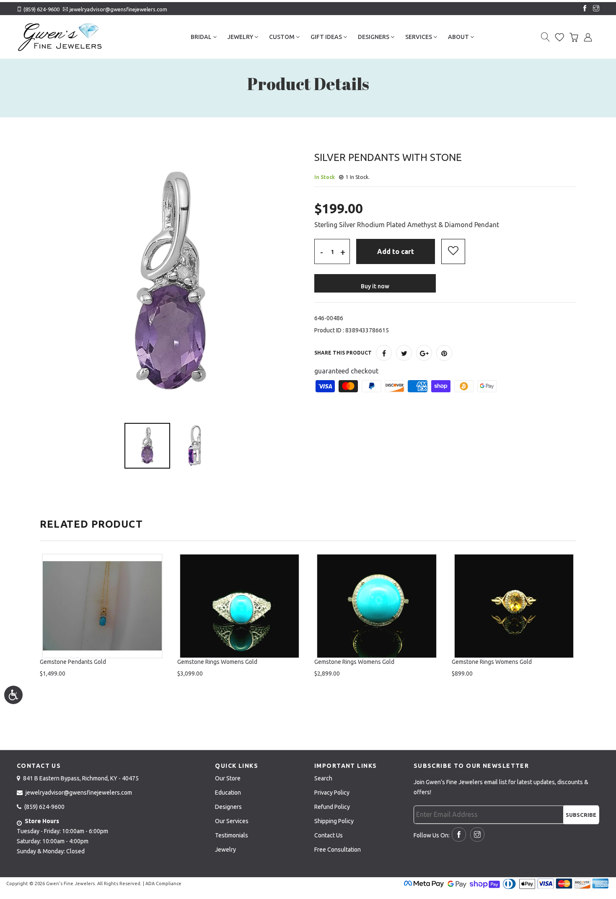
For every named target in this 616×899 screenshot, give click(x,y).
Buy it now (375, 286)
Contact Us (328, 835)
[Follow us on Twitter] (404, 353)
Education (228, 792)
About (459, 37)
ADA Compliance (163, 883)
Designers (374, 37)
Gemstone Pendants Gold (73, 661)
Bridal (202, 37)
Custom (282, 37)
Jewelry (241, 37)
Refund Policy (332, 806)
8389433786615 (367, 330)
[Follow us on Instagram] (594, 8)
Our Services (231, 821)
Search (323, 778)
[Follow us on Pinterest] (444, 353)
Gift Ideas (327, 37)
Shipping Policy (334, 821)
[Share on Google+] (424, 353)
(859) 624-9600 (41, 9)
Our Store (228, 778)
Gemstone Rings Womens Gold (217, 661)
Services (419, 37)
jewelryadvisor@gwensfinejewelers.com (118, 9)
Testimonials (231, 835)
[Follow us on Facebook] (583, 8)
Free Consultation (337, 849)
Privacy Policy (331, 792)
